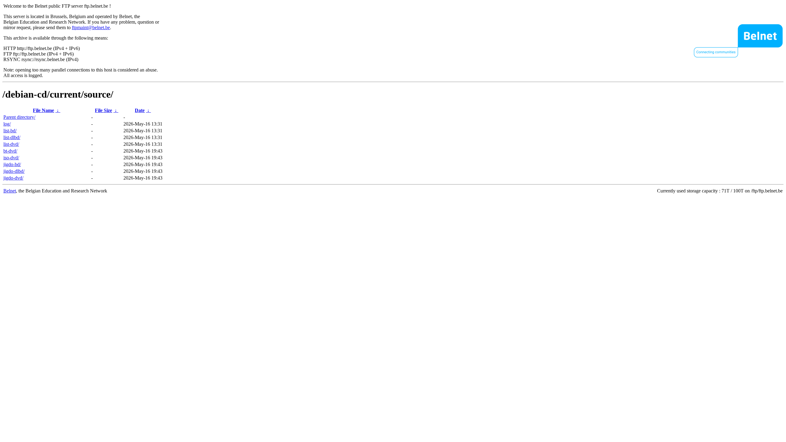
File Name (43, 110)
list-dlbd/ (11, 137)
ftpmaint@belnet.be (91, 27)
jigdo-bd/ (12, 164)
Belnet (9, 190)
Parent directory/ (19, 117)
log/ (7, 123)
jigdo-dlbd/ (14, 171)
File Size (103, 110)
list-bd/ (10, 130)
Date (140, 110)
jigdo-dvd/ (13, 177)
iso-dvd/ (11, 157)
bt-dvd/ (10, 150)
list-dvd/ (11, 144)
